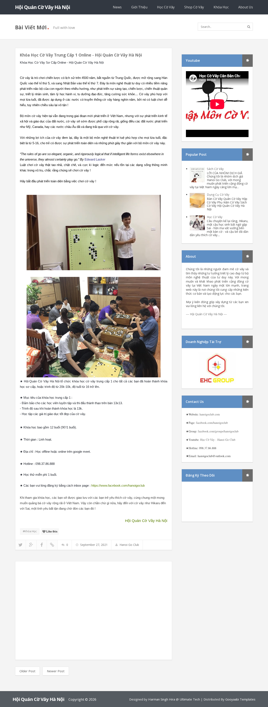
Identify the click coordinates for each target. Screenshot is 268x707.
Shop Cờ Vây (194, 7)
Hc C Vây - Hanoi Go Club (217, 440)
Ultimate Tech (190, 699)
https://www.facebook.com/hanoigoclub (118, 485)
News (117, 7)
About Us (245, 7)
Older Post (27, 671)
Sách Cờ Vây (215, 169)
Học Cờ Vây (166, 7)
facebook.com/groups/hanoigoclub (218, 431)
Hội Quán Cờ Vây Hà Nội (42, 7)
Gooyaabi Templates (240, 699)
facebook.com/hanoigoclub (212, 423)
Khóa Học (221, 7)
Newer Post (55, 671)
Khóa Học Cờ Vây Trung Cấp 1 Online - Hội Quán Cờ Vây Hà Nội (81, 55)
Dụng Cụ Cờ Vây (218, 195)
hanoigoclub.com (210, 414)
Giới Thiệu (139, 7)
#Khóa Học (30, 531)
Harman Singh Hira (161, 699)
